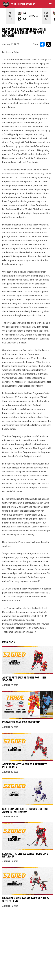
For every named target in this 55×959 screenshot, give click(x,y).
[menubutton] (50, 4)
